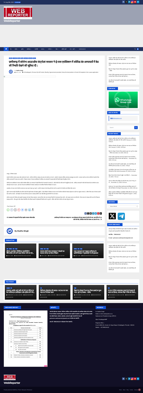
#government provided (55, 72)
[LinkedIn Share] (29, 209)
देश (10, 49)
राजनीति (36, 49)
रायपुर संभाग (25, 58)
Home (120, 389)
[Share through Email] (26, 209)
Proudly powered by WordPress (11, 389)
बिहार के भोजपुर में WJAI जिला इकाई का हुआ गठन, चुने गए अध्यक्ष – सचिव (87, 291)
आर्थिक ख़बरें (64, 49)
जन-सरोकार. (14, 58)
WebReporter (12, 20)
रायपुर (22, 58)
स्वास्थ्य (34, 58)
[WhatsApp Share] (8, 209)
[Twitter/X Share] (15, 209)
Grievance (82, 49)
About (124, 389)
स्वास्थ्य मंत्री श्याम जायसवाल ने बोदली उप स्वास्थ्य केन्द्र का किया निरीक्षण (52, 252)
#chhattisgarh (27, 72)
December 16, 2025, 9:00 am (83, 294)
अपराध (42, 49)
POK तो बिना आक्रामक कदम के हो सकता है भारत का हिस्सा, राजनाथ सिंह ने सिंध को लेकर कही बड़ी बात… (121, 292)
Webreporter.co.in (117, 118)
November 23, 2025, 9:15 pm (116, 294)
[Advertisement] (71, 35)
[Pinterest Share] (18, 209)
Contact (131, 389)
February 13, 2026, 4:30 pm (15, 294)
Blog (128, 389)
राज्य (13, 248)
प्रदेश (16, 49)
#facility (47, 72)
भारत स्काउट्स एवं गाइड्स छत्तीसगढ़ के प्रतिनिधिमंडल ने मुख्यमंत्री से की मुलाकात (86, 252)
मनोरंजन (50, 49)
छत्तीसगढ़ (29, 49)
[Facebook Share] (11, 209)
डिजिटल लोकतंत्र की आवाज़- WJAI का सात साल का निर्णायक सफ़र (54, 291)
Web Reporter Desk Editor (23, 255)
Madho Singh (19, 70)
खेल (57, 49)
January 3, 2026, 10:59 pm (49, 294)
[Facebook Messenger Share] (22, 209)
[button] (135, 49)
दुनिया (22, 49)
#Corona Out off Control (38, 72)
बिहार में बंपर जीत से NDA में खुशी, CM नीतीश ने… (120, 175)
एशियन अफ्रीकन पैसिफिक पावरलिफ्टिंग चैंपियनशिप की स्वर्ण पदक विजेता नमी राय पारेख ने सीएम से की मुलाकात (20, 253)
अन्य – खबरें (72, 49)
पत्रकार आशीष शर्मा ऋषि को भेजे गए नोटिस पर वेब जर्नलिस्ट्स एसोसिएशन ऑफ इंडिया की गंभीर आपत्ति (20, 292)
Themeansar (29, 389)
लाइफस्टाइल (30, 58)
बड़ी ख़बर (19, 58)
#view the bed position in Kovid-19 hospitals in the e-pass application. (80, 72)
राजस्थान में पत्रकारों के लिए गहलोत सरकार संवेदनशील (21, 217)
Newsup (23, 389)
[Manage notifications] (139, 390)
